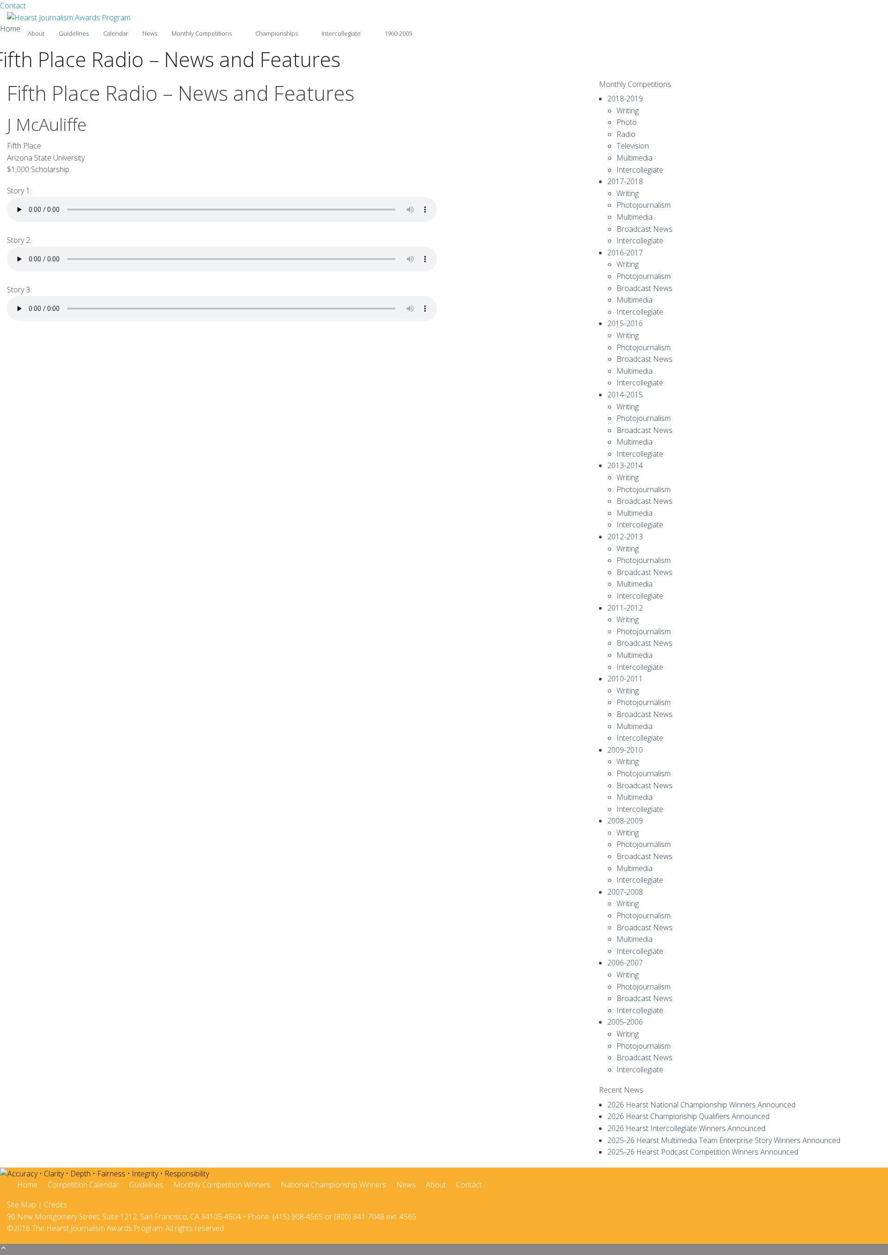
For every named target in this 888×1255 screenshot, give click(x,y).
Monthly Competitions (202, 33)
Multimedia (635, 158)
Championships (276, 33)
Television (633, 146)
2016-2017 (625, 252)
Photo (627, 122)
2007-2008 (625, 892)
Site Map (21, 1204)
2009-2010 (625, 750)
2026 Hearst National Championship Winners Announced (701, 1105)
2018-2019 (625, 98)
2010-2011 (625, 679)
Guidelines (74, 33)
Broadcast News (644, 229)
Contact (13, 5)
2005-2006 (625, 1022)
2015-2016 (625, 323)
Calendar (115, 33)
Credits (55, 1204)
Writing (628, 110)
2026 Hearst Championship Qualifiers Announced (688, 1116)
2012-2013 (625, 537)
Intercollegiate (341, 33)
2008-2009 (625, 821)
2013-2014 (625, 465)
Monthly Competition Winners (222, 1185)
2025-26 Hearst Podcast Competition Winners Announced (702, 1152)
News (149, 33)
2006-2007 (625, 963)
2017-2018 (625, 181)
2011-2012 (625, 608)
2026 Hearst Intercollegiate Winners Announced (686, 1128)
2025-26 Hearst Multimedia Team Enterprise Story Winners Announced (723, 1140)
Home (10, 29)
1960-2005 (398, 33)
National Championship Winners (333, 1185)
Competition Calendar (83, 1185)
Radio (626, 134)
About (36, 33)
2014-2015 (625, 394)
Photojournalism (644, 205)
